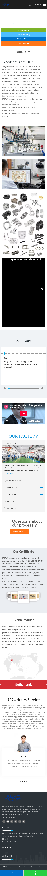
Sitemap (42, 867)
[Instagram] (19, 821)
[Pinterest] (23, 821)
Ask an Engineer (18, 531)
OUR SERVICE (22, 43)
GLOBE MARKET (22, 39)
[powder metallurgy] (13, 798)
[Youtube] (15, 821)
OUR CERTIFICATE (22, 34)
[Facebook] (3, 821)
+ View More (8, 473)
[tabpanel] (23, 754)
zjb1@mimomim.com (11, 839)
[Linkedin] (7, 821)
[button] (0, 685)
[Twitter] (11, 821)
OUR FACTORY (22, 30)
